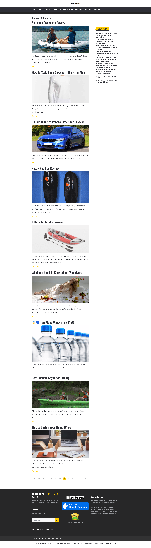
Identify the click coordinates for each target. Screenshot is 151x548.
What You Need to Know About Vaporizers (57, 272)
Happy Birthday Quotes (66, 9)
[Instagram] (54, 494)
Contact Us (40, 530)
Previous (37, 478)
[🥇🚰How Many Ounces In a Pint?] (60, 343)
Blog (40, 9)
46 (73, 478)
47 (77, 478)
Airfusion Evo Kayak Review (48, 22)
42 (55, 478)
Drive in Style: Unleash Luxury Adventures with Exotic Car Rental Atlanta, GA (107, 47)
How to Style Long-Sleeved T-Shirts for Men (58, 72)
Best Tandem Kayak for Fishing (50, 377)
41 (51, 478)
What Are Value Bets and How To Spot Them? (106, 77)
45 (68, 478)
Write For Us (97, 9)
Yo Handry (38, 493)
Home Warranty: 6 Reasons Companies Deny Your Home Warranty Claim (105, 41)
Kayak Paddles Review (45, 168)
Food (55, 9)
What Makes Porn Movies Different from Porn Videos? (107, 81)
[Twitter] (51, 494)
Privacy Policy (50, 530)
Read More (35, 66)
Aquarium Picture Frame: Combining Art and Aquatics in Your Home (107, 53)
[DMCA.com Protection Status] (75, 520)
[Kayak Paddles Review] (60, 187)
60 (85, 478)
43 (60, 478)
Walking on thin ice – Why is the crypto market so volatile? (106, 70)
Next (60, 482)
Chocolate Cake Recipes (103, 74)
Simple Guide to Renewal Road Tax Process (58, 122)
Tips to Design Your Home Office (51, 427)
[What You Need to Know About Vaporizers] (60, 289)
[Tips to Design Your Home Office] (60, 444)
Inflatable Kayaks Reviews (47, 222)
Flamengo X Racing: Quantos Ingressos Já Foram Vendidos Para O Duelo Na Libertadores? (107, 65)
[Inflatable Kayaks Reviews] (60, 239)
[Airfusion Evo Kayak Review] (60, 39)
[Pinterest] (57, 494)
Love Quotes (78, 9)
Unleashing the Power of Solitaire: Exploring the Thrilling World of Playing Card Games (107, 59)
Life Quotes (88, 9)
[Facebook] (48, 494)
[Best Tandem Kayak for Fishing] (60, 394)
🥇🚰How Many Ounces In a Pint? (53, 322)
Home (34, 9)
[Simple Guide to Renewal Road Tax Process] (60, 138)
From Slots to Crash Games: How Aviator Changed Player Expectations (106, 35)
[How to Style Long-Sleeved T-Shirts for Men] (60, 89)
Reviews (48, 9)
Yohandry (40, 538)
